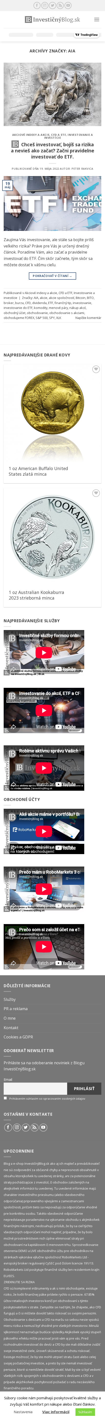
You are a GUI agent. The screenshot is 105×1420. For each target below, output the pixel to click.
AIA (36, 298)
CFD (28, 303)
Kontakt (11, 1027)
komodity (40, 308)
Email (8, 1079)
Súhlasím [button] (85, 1412)
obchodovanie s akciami (66, 313)
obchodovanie (37, 313)
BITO (90, 298)
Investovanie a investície (68, 136)
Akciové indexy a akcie (30, 135)
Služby (10, 999)
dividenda (39, 303)
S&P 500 (42, 318)
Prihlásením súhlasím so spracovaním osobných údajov (47, 1098)
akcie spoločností (61, 298)
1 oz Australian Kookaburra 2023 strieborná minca (36, 595)
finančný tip (62, 303)
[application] (44, 652)
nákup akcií (77, 308)
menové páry (58, 308)
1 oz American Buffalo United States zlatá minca (38, 471)
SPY (52, 318)
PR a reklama (16, 1008)
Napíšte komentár (88, 318)
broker (9, 303)
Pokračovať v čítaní (52, 276)
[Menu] (97, 19)
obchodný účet (14, 313)
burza (19, 303)
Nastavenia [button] (23, 1411)
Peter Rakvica (82, 168)
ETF (50, 303)
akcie (43, 298)
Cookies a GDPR (18, 1037)
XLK (58, 318)
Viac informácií (55, 1411)
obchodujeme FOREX (19, 318)
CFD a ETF (58, 135)
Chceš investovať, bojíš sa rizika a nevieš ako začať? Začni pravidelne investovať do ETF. (52, 150)
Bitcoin (80, 298)
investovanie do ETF (18, 308)
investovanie (82, 303)
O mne (10, 1018)
